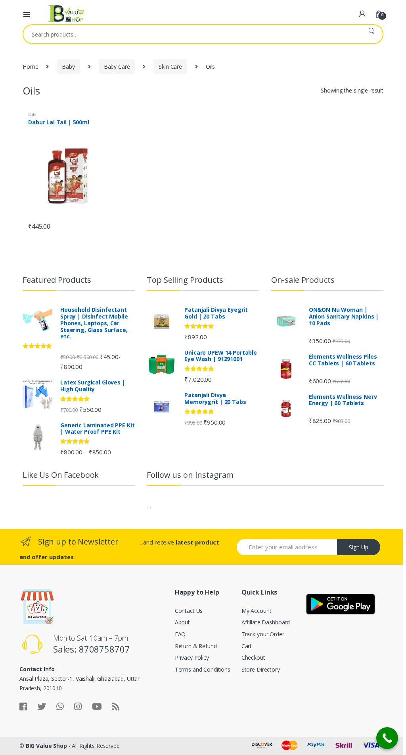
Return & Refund (196, 646)
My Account (256, 610)
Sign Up (358, 547)
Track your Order (262, 634)
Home (30, 66)
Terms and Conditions (202, 669)
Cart (246, 646)
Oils (32, 114)
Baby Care (117, 66)
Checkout (253, 657)
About (182, 622)
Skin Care (170, 66)
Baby (68, 66)
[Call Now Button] (387, 738)
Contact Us (189, 610)
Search (371, 34)
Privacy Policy (192, 657)
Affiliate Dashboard (265, 622)
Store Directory (260, 669)
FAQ (180, 634)
